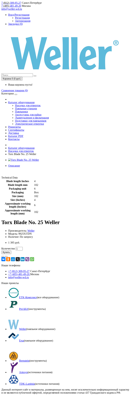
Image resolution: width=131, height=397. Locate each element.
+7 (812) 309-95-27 (19, 271)
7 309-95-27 (11, 2)
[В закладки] (2, 256)
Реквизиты (14, 126)
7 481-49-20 (11, 5)
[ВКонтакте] (3, 259)
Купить (6, 252)
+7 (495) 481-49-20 (19, 274)
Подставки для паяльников (30, 120)
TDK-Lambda (27, 383)
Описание (14, 165)
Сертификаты (16, 129)
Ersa (21, 340)
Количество (8, 248)
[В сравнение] (6, 256)
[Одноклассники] (8, 259)
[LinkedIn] (22, 259)
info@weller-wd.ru (11, 8)
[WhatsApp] (32, 259)
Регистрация (22, 17)
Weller (30, 230)
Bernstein (24, 360)
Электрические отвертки (29, 123)
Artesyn (23, 372)
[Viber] (27, 259)
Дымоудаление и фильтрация (32, 117)
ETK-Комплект (28, 297)
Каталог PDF (15, 136)
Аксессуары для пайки (28, 114)
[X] (18, 259)
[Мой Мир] (13, 259)
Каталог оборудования (21, 102)
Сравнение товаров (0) (14, 90)
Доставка (13, 133)
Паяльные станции (26, 108)
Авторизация (22, 20)
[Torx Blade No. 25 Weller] (23, 159)
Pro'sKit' (23, 308)
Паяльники (21, 111)
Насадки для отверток (28, 105)
